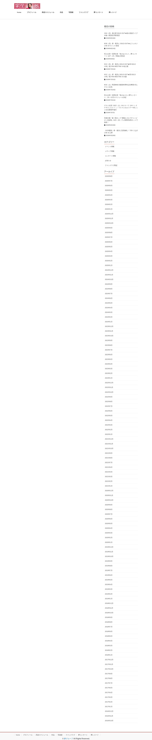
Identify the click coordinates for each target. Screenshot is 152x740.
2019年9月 (108, 561)
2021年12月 (109, 439)
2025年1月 (108, 265)
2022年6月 (108, 411)
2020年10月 (109, 500)
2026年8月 (108, 176)
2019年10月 (109, 556)
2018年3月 (108, 645)
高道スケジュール (42, 735)
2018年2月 (108, 650)
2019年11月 (109, 552)
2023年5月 (108, 359)
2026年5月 (108, 190)
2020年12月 (109, 490)
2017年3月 (108, 697)
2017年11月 (109, 664)
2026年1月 (108, 209)
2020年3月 (108, 533)
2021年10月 (109, 448)
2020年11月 (109, 495)
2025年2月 (108, 261)
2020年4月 (108, 528)
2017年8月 (108, 678)
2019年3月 (108, 589)
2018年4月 (108, 641)
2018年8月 (108, 622)
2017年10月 (109, 669)
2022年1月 (108, 434)
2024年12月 (109, 270)
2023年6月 (108, 354)
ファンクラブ (70, 735)
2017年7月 (108, 683)
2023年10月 (109, 336)
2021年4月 (108, 472)
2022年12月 (109, 383)
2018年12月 (109, 603)
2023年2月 (108, 373)
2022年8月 (108, 401)
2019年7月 (108, 570)
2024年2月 (108, 317)
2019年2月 (108, 594)
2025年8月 (108, 232)
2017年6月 (108, 688)
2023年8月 (108, 345)
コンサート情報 (110, 156)
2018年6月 (108, 631)
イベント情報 (109, 146)
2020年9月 (108, 505)
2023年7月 (108, 350)
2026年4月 (108, 195)
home (18, 735)
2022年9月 (108, 397)
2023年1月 (108, 378)
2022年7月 (108, 406)
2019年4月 (108, 584)
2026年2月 (108, 204)
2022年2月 (108, 429)
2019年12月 (109, 547)
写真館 (60, 735)
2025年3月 (108, 256)
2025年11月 (109, 218)
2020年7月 (108, 514)
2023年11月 (109, 331)
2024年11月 (109, 275)
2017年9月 (108, 674)
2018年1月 (108, 655)
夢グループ (68, 739)
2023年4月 (108, 364)
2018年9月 (108, 617)
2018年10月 (109, 613)
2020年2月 (108, 537)
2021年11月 (109, 444)
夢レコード (95, 735)
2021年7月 (108, 462)
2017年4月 (108, 692)
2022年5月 (108, 415)
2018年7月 (108, 627)
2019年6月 (108, 575)
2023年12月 (109, 326)
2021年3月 (108, 476)
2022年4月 (108, 420)
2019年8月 (108, 566)
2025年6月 (108, 242)
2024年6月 (108, 298)
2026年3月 (108, 200)
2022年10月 (109, 392)
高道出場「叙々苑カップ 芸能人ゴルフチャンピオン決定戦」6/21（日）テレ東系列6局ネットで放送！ (121, 120)
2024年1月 (108, 322)
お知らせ (108, 160)
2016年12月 (109, 711)
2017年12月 (109, 660)
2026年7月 (108, 181)
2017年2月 (108, 702)
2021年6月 (108, 467)
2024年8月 (108, 289)
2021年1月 (108, 486)
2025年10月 (109, 223)
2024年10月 (109, 279)
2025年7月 (108, 237)
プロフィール (27, 735)
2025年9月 (108, 228)
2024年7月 (108, 293)
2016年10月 (109, 720)
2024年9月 (108, 284)
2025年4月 (108, 251)
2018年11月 (109, 608)
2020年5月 (108, 523)
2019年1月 (108, 599)
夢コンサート (83, 735)
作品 (53, 735)
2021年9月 (108, 453)
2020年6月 (108, 519)
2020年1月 (108, 542)
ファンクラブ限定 (111, 165)
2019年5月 (108, 580)
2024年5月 (108, 303)
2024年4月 (108, 308)
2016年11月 (109, 716)
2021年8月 (108, 458)
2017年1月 (108, 706)
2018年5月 (108, 636)
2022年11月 (109, 387)
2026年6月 (108, 185)
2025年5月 (108, 247)
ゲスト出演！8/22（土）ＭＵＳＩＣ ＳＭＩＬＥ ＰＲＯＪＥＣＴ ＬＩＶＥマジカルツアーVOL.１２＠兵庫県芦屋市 (121, 108)
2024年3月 (108, 312)
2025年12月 (109, 214)
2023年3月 (108, 368)
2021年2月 (108, 481)
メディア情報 (109, 151)
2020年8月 (108, 509)
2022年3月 (108, 425)
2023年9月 (108, 340)
